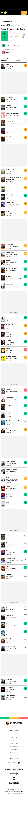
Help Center (14, 737)
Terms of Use (14, 749)
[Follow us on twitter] (19, 763)
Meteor (8, 52)
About (14, 734)
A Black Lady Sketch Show (13, 46)
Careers (14, 740)
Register (23, 13)
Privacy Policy (14, 743)
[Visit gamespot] (14, 774)
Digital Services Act (14, 746)
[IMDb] (22, 791)
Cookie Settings (14, 753)
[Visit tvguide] (14, 779)
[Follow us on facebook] (9, 763)
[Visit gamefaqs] (14, 783)
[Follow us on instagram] (14, 763)
